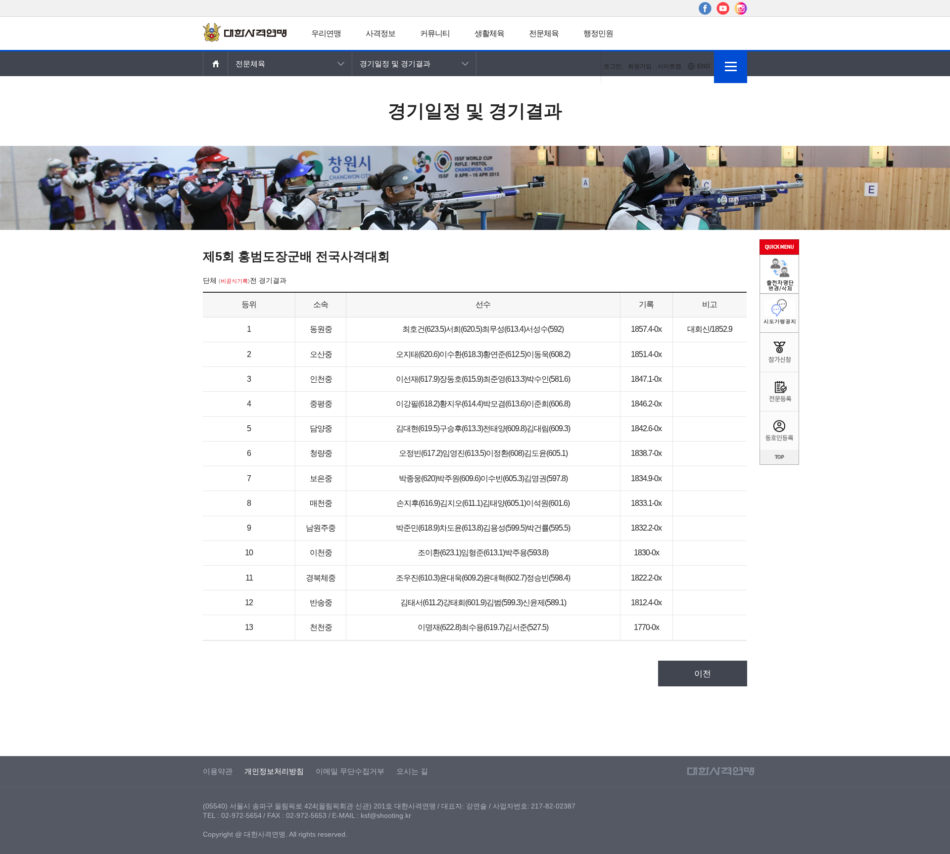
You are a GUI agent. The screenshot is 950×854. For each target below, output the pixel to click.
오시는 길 (412, 771)
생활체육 (489, 33)
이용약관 (218, 771)
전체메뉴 (730, 66)
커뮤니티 (435, 33)
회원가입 (640, 66)
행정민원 (598, 33)
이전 (702, 673)
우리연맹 (326, 33)
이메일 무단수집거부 (350, 771)
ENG (703, 66)
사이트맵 (669, 66)
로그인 (612, 66)
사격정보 (380, 33)
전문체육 (544, 33)
